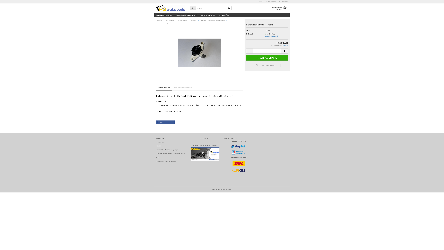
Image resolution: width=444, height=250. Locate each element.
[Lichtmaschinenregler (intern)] (199, 52)
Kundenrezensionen (183, 87)
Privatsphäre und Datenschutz (166, 161)
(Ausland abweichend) (271, 36)
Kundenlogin (271, 2)
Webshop (215, 189)
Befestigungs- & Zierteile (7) (186, 15)
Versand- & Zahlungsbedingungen (167, 150)
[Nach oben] (437, 246)
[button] (165, 122)
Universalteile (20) (208, 15)
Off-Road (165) (224, 15)
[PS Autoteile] (171, 8)
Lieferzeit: (249, 34)
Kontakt (158, 146)
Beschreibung (164, 87)
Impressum (160, 142)
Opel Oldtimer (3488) (164, 15)
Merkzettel (284, 2)
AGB (157, 158)
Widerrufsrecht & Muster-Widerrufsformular (170, 154)
